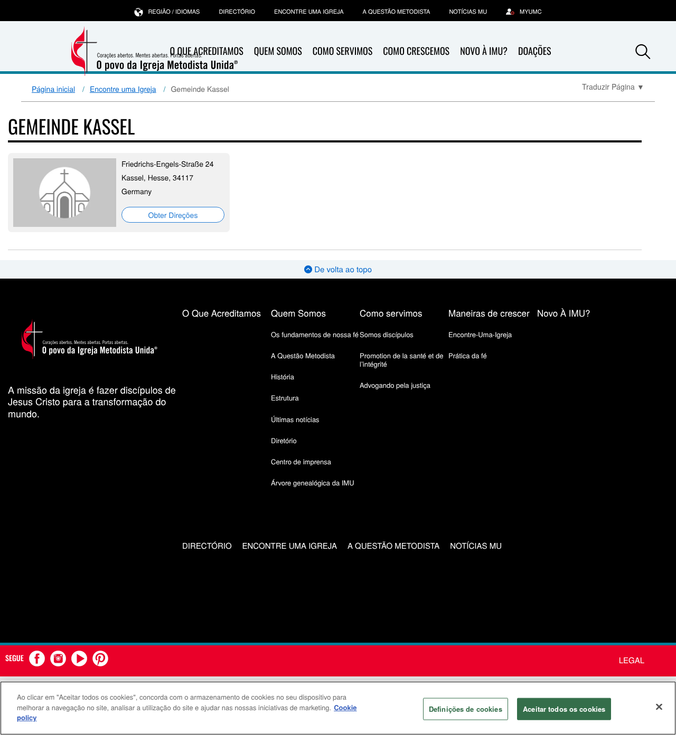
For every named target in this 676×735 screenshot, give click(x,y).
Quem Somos (278, 51)
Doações (534, 51)
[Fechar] (659, 707)
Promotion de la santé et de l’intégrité (401, 359)
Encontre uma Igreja (123, 88)
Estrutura (285, 398)
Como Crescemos (416, 51)
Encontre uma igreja (309, 11)
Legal (631, 660)
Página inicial (53, 88)
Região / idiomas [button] (174, 11)
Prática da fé (467, 355)
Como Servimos (342, 51)
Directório (237, 11)
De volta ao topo (342, 269)
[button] (642, 52)
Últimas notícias (295, 419)
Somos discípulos (387, 334)
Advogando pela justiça (395, 385)
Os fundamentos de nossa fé (315, 334)
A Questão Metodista (396, 11)
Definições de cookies (465, 709)
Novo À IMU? (484, 51)
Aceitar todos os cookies (564, 709)
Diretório (284, 440)
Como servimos (391, 312)
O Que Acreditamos (221, 312)
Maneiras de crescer (489, 312)
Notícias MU (468, 11)
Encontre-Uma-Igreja (480, 334)
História (282, 376)
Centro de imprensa (301, 461)
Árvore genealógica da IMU (312, 483)
